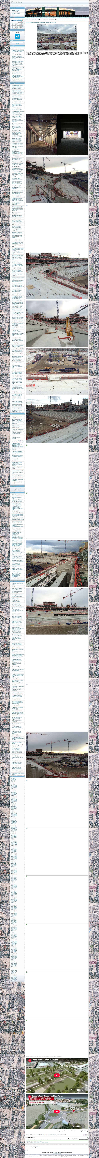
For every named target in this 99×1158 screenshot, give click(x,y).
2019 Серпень (14, 938)
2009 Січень (13, 791)
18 (12, 26)
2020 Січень (13, 944)
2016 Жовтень (14, 899)
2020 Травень (14, 949)
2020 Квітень (13, 948)
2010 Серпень (14, 813)
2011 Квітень (13, 822)
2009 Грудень (14, 803)
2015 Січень (13, 874)
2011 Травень (14, 823)
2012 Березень (14, 835)
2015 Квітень (13, 878)
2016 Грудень (14, 901)
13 (15, 24)
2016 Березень (14, 891)
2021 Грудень (14, 971)
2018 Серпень (14, 924)
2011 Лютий (13, 820)
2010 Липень (13, 812)
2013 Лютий (13, 848)
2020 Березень (14, 946)
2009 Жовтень (14, 801)
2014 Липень (13, 867)
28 (17, 27)
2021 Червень (14, 964)
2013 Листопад (14, 858)
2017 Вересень (14, 912)
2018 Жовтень (14, 927)
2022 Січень (13, 972)
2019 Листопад (14, 942)
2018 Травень (14, 921)
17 (22, 24)
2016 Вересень (14, 898)
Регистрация (50, 6)
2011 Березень (14, 821)
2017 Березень (14, 905)
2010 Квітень (13, 808)
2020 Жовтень (14, 955)
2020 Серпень (14, 952)
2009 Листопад (14, 802)
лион (45, 1134)
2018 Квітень (13, 920)
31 (22, 27)
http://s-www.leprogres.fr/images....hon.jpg (40, 1142)
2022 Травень (14, 976)
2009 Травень (14, 795)
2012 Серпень (14, 841)
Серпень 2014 (19, 19)
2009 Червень (14, 796)
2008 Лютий (13, 780)
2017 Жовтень (14, 913)
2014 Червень (14, 866)
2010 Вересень (14, 814)
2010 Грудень (14, 817)
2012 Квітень (13, 836)
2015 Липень (13, 881)
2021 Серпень (14, 966)
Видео (50, 1134)
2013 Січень (13, 846)
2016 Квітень (13, 892)
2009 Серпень (14, 799)
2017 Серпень (14, 910)
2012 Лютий (13, 834)
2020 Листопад (14, 956)
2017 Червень (14, 908)
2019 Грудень (14, 943)
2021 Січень (13, 958)
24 (22, 26)
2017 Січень (13, 902)
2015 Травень (14, 879)
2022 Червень (14, 977)
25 (12, 27)
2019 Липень (13, 937)
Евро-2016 (53, 1134)
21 (17, 26)
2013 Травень (14, 851)
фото (47, 1134)
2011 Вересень (14, 828)
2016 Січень (13, 888)
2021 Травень (14, 963)
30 (20, 27)
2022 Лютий (13, 973)
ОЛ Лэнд (42, 1134)
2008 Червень (14, 784)
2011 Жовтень (14, 829)
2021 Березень (14, 960)
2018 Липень (13, 923)
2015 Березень (14, 877)
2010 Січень (13, 805)
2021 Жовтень (14, 969)
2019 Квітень (13, 934)
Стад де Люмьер (57, 1134)
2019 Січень (13, 930)
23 (20, 26)
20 (15, 26)
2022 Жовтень (14, 980)
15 (19, 24)
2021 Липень (13, 965)
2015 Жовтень (14, 885)
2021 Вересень (14, 967)
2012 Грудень (14, 845)
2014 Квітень (13, 864)
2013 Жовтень (14, 857)
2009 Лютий (13, 792)
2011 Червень (14, 824)
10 (22, 23)
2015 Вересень (14, 884)
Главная (45, 6)
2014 (30, 19)
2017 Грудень (14, 915)
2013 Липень (13, 853)
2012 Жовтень (14, 843)
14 (17, 24)
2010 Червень (14, 810)
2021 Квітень (13, 962)
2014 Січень (13, 860)
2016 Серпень (14, 896)
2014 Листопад (14, 872)
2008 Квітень (13, 781)
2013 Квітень (13, 850)
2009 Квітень (13, 794)
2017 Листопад (14, 914)
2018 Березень (14, 919)
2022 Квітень (13, 974)
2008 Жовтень (14, 787)
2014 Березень (14, 863)
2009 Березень (14, 793)
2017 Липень (13, 909)
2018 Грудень (14, 929)
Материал (40, 1141)
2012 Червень (14, 838)
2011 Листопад (14, 830)
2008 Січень (13, 779)
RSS (21, 2)
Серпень (34, 19)
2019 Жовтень (14, 941)
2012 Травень (14, 837)
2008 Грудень (14, 789)
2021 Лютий (13, 959)
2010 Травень (14, 809)
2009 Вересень (14, 800)
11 (12, 24)
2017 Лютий (13, 903)
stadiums (37, 1134)
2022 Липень (13, 978)
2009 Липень (13, 798)
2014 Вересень (14, 870)
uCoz (32, 1156)
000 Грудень (13, 778)
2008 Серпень (14, 785)
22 (19, 26)
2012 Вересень (14, 842)
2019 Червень (14, 936)
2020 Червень (14, 950)
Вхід (54, 6)
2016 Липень (13, 895)
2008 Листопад (14, 788)
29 (19, 27)
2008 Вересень (14, 786)
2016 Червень (14, 894)
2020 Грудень (14, 957)
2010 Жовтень (14, 815)
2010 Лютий (13, 806)
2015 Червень (14, 880)
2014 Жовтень (14, 871)
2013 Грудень (14, 859)
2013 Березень (14, 849)
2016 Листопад (14, 900)
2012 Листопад (14, 844)
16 (20, 24)
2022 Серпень (14, 979)
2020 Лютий (13, 945)
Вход (60, 1153)
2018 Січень (13, 916)
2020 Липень (13, 951)
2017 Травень (14, 907)
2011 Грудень (14, 831)
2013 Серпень (14, 855)
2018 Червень (14, 922)
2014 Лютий (13, 862)
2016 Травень (14, 893)
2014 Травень (14, 865)
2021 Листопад (14, 970)
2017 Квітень (13, 906)
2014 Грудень (14, 873)
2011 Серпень (14, 827)
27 (15, 27)
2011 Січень (13, 819)
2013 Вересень (14, 856)
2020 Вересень (14, 953)
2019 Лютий (13, 931)
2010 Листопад (14, 816)
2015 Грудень (14, 887)
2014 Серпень (14, 869)
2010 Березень (14, 807)
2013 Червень (14, 852)
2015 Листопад (14, 886)
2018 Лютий (13, 917)
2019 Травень (14, 935)
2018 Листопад (14, 928)
